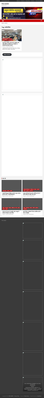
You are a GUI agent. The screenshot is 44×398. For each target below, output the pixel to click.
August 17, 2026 (5, 214)
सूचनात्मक (27, 190)
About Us (18, 0)
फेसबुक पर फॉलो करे (7, 54)
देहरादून (10, 207)
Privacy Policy (28, 0)
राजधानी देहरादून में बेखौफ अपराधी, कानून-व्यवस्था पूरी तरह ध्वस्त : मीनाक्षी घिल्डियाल (11, 194)
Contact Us (22, 0)
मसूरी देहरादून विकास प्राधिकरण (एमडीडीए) (8, 40)
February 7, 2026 (5, 46)
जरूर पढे (4, 178)
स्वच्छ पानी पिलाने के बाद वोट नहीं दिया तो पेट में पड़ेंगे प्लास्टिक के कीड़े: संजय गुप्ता (31, 194)
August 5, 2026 (25, 214)
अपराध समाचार (4, 190)
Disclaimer (32, 0)
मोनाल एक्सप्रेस (5, 4)
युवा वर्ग (18, 207)
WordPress (39, 396)
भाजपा (16, 207)
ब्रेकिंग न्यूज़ (10, 38)
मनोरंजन (35, 189)
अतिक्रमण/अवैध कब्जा (5, 38)
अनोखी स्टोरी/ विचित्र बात (27, 189)
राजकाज (8, 190)
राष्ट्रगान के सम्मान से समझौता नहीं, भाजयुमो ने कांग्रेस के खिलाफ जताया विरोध (10, 212)
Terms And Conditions (39, 0)
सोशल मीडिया (31, 190)
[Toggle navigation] (3, 21)
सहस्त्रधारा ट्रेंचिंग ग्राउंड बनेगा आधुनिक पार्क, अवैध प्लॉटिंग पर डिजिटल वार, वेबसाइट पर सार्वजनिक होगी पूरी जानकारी (10, 44)
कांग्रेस (3, 207)
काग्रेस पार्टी (6, 207)
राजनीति (11, 190)
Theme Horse (26, 396)
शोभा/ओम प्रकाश (11, 46)
